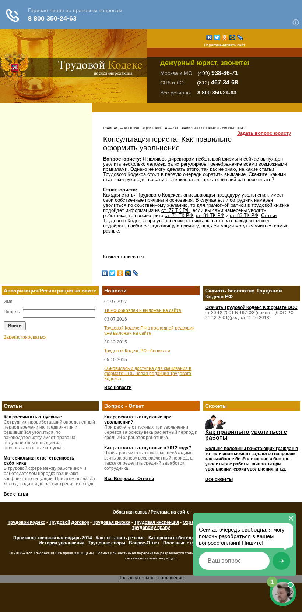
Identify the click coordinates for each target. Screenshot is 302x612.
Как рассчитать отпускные (33, 417)
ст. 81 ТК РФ (210, 215)
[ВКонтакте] (209, 37)
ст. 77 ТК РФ (175, 210)
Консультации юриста (145, 128)
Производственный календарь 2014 (52, 537)
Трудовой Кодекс (26, 522)
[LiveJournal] (240, 37)
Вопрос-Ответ (144, 543)
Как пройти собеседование (177, 537)
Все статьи (16, 494)
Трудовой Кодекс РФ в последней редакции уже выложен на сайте (149, 330)
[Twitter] (217, 37)
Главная (111, 128)
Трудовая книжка (111, 522)
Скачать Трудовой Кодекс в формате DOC (251, 307)
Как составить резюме (120, 537)
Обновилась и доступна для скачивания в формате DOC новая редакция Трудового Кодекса (147, 373)
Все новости (117, 387)
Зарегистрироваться (25, 337)
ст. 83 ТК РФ (244, 215)
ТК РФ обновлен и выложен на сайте (142, 310)
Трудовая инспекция (156, 522)
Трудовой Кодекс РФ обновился (137, 350)
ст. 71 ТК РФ (179, 215)
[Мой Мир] (232, 37)
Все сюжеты (219, 479)
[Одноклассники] (225, 37)
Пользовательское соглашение (151, 577)
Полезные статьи (182, 543)
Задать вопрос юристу (264, 133)
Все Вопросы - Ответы (129, 478)
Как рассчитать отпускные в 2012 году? (147, 447)
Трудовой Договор (69, 522)
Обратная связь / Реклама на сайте (151, 512)
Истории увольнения (61, 543)
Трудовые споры (106, 543)
